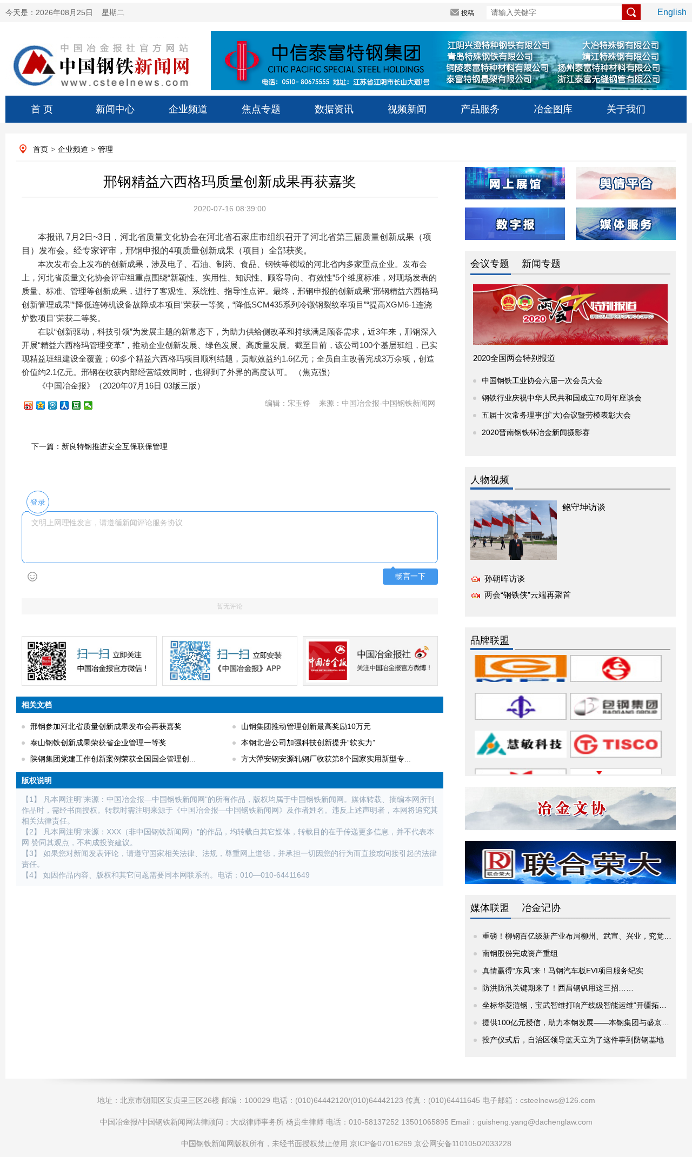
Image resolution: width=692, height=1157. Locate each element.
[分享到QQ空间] (45, 405)
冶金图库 (553, 109)
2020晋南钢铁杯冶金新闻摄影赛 (536, 432)
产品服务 (480, 109)
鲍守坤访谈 (584, 507)
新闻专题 (541, 263)
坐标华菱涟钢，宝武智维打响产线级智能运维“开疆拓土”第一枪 (587, 1005)
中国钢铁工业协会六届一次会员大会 (542, 380)
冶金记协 (541, 907)
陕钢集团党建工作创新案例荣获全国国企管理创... (113, 758)
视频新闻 (407, 109)
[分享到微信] (93, 405)
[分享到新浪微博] (33, 405)
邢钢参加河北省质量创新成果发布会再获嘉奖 (106, 726)
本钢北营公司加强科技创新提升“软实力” (308, 742)
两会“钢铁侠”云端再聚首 (527, 594)
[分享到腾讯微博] (57, 405)
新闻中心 (115, 109)
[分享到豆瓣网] (81, 405)
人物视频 (489, 479)
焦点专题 (261, 109)
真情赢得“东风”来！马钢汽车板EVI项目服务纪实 (562, 970)
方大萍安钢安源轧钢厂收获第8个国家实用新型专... (326, 758)
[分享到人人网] (69, 405)
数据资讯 (334, 109)
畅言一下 (410, 576)
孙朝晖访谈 (504, 578)
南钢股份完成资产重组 (520, 953)
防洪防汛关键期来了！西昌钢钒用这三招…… (558, 988)
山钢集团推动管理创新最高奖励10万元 (306, 726)
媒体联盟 (489, 907)
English (672, 12)
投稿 (467, 13)
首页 (40, 149)
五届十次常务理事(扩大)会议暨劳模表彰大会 (556, 415)
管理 (105, 149)
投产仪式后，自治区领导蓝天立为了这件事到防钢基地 (573, 1039)
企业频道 (188, 109)
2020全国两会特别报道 (514, 358)
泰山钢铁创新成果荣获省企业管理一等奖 (98, 742)
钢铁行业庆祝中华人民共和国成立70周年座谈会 (562, 397)
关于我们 (626, 109)
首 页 (42, 109)
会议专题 (489, 263)
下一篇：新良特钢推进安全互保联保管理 (99, 446)
